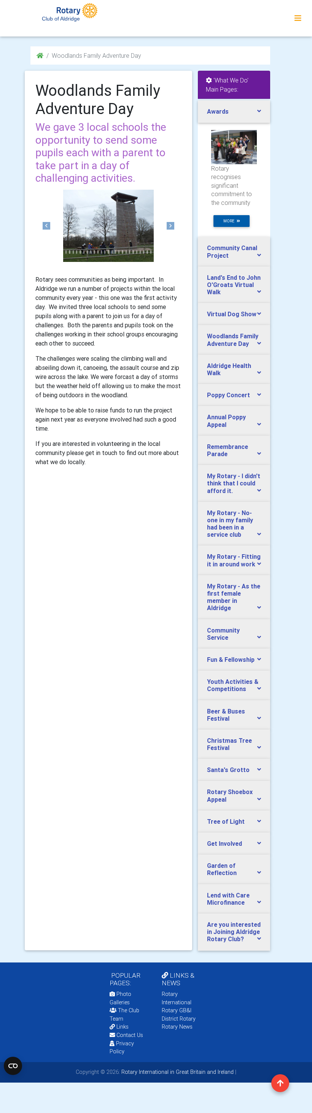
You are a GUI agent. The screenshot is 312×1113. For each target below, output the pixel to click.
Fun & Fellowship (231, 659)
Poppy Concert (228, 395)
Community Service (223, 633)
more (230, 221)
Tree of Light (226, 821)
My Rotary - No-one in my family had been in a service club (230, 524)
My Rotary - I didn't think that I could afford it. (233, 483)
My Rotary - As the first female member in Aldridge (233, 597)
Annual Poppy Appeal (226, 420)
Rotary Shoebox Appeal (230, 795)
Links (122, 1026)
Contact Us (129, 1035)
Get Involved (224, 843)
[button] (46, 226)
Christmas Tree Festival (229, 744)
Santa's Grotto (228, 770)
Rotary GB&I (176, 1010)
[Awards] (234, 146)
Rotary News (177, 1026)
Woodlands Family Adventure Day (232, 339)
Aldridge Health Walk (229, 369)
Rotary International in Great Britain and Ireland (177, 1072)
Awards (218, 111)
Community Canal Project (232, 251)
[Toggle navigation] (298, 18)
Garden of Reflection (222, 869)
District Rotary (179, 1018)
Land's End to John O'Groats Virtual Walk (234, 285)
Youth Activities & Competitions (232, 685)
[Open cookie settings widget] (13, 1066)
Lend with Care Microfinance (228, 898)
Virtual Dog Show (231, 314)
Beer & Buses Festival (226, 714)
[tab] (234, 111)
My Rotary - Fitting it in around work (234, 560)
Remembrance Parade (227, 450)
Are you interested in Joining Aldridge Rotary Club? (234, 932)
